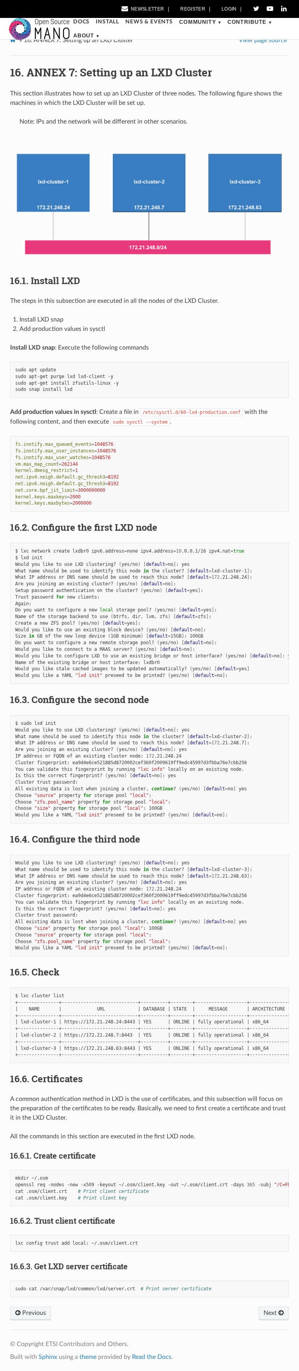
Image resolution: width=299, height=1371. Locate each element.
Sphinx (48, 1357)
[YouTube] (270, 8)
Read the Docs (151, 1357)
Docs (81, 22)
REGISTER (192, 9)
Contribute (246, 22)
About (83, 35)
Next (271, 1313)
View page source (263, 40)
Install (107, 22)
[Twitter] (256, 8)
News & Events (149, 22)
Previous (33, 1313)
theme (88, 1357)
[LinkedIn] (284, 8)
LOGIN (229, 9)
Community (197, 22)
